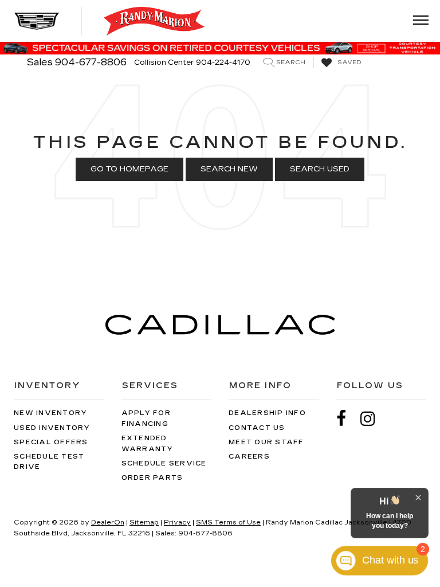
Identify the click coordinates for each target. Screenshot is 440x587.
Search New (229, 169)
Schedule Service (164, 463)
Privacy (177, 522)
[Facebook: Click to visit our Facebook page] (347, 419)
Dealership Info (267, 413)
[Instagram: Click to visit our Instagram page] (373, 419)
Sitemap (144, 522)
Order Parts (152, 478)
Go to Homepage (129, 169)
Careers (249, 456)
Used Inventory (52, 428)
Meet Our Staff (266, 442)
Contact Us (257, 428)
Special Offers (51, 442)
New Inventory (50, 413)
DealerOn (107, 522)
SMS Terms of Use (228, 522)
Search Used (319, 169)
